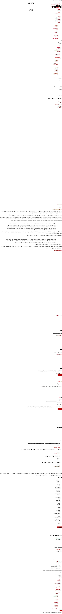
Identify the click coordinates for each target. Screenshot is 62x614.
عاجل (57, 107)
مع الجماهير (56, 35)
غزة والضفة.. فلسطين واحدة (56, 535)
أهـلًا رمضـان (58, 483)
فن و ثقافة (58, 19)
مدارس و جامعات (57, 13)
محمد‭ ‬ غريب (58, 561)
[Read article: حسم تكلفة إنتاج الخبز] (31, 555)
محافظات (58, 15)
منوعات (57, 29)
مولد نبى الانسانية (58, 352)
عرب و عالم (56, 25)
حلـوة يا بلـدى (58, 496)
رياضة (59, 16)
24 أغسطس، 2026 (59, 354)
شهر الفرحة (58, 501)
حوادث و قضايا (57, 21)
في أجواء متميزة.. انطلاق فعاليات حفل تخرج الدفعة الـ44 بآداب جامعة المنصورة (44, 443)
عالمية (59, 506)
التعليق (60, 397)
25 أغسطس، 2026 (59, 335)
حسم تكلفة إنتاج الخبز (57, 559)
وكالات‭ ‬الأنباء (58, 549)
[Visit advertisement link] (44, 256)
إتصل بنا (61, 610)
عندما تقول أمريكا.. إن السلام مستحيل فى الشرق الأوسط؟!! (50, 371)
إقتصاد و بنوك (56, 26)
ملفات (59, 12)
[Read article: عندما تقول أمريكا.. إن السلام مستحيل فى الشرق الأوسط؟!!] (31, 361)
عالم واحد (56, 34)
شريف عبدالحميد (57, 538)
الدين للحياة (58, 490)
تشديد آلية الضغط (58, 547)
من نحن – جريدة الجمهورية (55, 568)
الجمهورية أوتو (57, 487)
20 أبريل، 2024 (60, 106)
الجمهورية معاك (55, 28)
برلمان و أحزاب (58, 18)
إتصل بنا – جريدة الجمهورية (55, 566)
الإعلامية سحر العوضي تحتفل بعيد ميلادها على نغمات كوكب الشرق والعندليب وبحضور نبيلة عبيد (40, 449)
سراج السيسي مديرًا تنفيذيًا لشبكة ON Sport (51, 462)
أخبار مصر (58, 10)
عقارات (59, 509)
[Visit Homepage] (57, 8)
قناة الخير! (60, 381)
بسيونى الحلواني (57, 104)
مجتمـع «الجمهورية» (56, 513)
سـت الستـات (58, 500)
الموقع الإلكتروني (59, 404)
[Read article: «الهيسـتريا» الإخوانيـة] (31, 323)
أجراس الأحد (56, 32)
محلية (59, 516)
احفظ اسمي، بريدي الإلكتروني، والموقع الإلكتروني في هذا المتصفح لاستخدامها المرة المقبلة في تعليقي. (44, 406)
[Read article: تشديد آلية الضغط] (31, 543)
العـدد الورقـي (56, 37)
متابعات (57, 31)
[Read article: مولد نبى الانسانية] (31, 342)
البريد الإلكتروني (59, 402)
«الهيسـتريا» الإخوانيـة (57, 333)
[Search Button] (54, 86)
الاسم (61, 400)
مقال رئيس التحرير (55, 38)
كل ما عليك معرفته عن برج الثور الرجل (52, 456)
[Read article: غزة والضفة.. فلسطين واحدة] (31, 531)
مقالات (58, 95)
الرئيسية (59, 9)
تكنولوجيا (56, 23)
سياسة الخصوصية (57, 3)
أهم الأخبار (58, 484)
